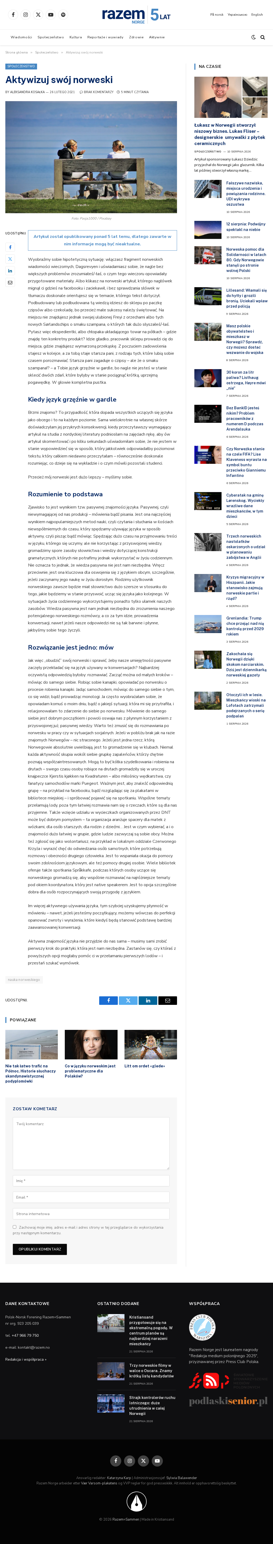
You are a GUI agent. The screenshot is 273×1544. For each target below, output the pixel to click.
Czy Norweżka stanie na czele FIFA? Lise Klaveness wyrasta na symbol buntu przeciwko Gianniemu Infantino (246, 462)
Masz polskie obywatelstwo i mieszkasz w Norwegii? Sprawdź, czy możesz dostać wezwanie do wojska (244, 339)
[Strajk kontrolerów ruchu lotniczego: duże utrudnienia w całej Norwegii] (111, 1403)
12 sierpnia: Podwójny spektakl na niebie (246, 227)
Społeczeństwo (51, 37)
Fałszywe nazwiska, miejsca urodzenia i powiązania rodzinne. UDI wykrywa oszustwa (246, 194)
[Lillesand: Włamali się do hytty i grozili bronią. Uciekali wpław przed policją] (208, 296)
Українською (237, 15)
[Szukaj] (262, 37)
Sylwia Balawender (181, 1478)
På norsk (216, 15)
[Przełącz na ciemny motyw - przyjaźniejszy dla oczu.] (253, 37)
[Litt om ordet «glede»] (151, 1044)
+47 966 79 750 (25, 1335)
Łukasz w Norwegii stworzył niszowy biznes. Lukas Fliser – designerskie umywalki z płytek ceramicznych (229, 134)
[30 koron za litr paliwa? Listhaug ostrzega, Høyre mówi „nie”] (208, 378)
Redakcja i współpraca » (25, 1359)
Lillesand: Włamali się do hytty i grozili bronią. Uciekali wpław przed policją (247, 298)
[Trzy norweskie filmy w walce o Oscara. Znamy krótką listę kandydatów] (111, 1371)
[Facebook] (10, 247)
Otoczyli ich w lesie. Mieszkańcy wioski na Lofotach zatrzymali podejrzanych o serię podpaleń (246, 705)
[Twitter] (10, 258)
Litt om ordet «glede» (145, 1066)
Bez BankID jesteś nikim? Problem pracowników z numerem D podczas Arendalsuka (244, 418)
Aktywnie (157, 37)
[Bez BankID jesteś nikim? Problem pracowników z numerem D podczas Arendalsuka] (208, 414)
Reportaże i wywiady (105, 37)
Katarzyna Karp (119, 1478)
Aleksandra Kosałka (27, 92)
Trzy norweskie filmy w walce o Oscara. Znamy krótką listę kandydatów (151, 1370)
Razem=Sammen (126, 1519)
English (257, 15)
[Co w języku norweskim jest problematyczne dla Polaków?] (91, 1044)
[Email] (10, 282)
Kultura (76, 37)
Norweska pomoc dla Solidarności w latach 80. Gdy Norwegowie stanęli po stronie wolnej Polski (246, 260)
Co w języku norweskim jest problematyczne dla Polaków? (90, 1071)
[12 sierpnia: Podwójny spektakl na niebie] (208, 230)
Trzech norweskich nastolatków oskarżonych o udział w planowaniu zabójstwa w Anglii (245, 547)
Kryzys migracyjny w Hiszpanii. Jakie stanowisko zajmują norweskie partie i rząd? (245, 588)
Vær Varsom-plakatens (99, 1483)
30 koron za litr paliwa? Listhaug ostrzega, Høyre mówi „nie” (246, 380)
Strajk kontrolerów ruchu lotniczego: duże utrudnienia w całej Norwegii (152, 1406)
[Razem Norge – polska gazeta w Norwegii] (136, 14)
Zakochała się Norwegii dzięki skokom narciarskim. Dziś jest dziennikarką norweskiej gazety (246, 664)
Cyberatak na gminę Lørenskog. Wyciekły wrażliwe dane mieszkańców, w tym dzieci (245, 506)
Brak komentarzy (99, 92)
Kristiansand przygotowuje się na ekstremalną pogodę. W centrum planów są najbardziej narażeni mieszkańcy (150, 1330)
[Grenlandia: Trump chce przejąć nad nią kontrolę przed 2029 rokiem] (208, 624)
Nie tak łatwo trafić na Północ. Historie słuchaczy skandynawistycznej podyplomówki (30, 1073)
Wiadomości (21, 37)
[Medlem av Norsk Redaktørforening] (137, 1501)
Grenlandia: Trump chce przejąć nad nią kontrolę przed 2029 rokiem (245, 626)
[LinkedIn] (10, 270)
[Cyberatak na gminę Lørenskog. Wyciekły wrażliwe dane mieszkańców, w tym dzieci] (208, 501)
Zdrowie (136, 37)
